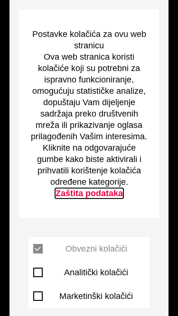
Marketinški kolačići (96, 296)
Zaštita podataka (89, 193)
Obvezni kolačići (96, 248)
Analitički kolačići (96, 272)
